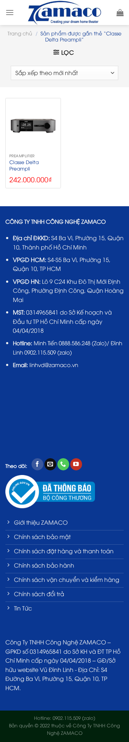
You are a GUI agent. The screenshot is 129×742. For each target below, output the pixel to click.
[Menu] (9, 12)
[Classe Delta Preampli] (33, 125)
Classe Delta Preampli (24, 165)
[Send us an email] (50, 464)
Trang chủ (20, 33)
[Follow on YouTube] (76, 464)
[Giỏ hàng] (120, 12)
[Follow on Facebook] (37, 464)
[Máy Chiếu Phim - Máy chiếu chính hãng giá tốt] (65, 12)
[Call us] (63, 464)
